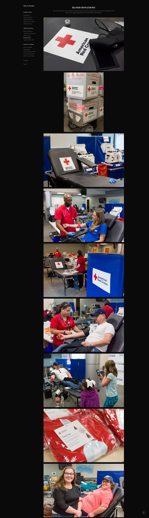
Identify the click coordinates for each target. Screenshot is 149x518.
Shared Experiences (27, 17)
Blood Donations (27, 37)
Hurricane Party (26, 35)
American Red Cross (28, 28)
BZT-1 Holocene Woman (28, 56)
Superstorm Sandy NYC (28, 40)
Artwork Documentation (28, 53)
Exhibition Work (27, 12)
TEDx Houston (26, 49)
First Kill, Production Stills (29, 51)
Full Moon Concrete (27, 23)
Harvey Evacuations (27, 47)
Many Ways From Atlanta (29, 21)
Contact (25, 64)
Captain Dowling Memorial (29, 33)
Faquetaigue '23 (26, 15)
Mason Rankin (28, 5)
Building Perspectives (28, 19)
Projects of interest (28, 44)
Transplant (25, 60)
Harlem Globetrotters (28, 31)
